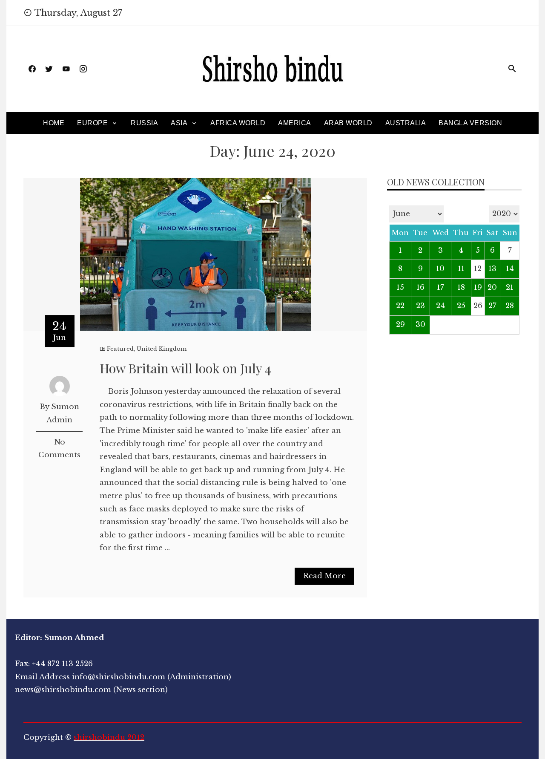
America (294, 123)
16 (420, 287)
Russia (144, 123)
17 (440, 287)
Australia (405, 123)
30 (420, 324)
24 (440, 305)
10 (440, 268)
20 (492, 287)
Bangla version (470, 123)
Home (53, 123)
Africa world (237, 123)
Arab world (348, 123)
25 (461, 305)
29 (400, 324)
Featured (120, 348)
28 (509, 305)
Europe (92, 123)
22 (400, 305)
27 (492, 305)
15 (400, 287)
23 (420, 305)
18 (461, 287)
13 (492, 268)
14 (510, 268)
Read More (324, 575)
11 (461, 268)
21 (509, 287)
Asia (179, 123)
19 (478, 287)
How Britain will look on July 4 (185, 368)
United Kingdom (161, 348)
